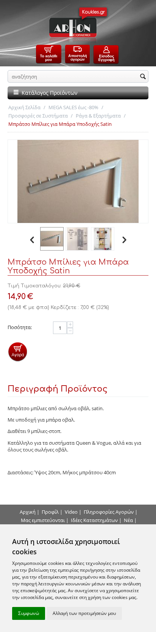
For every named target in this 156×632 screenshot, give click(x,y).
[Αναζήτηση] (143, 77)
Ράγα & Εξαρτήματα (98, 115)
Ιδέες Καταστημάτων (94, 520)
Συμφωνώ (28, 613)
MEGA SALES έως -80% (73, 107)
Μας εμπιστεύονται (43, 520)
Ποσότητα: (20, 327)
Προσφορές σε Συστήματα (38, 115)
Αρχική (28, 511)
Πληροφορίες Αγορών (109, 511)
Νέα (128, 520)
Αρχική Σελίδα (24, 107)
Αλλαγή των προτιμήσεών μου (84, 613)
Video (71, 511)
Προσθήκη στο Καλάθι (18, 352)
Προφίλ (50, 511)
